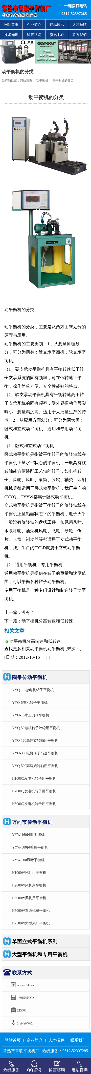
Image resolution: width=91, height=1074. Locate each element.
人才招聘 (80, 25)
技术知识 (11, 35)
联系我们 (80, 35)
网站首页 (11, 25)
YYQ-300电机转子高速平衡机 (35, 753)
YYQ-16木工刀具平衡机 (30, 715)
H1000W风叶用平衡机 (29, 873)
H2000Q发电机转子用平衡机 (34, 791)
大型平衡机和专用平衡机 (40, 954)
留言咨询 (34, 35)
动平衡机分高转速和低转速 (47, 621)
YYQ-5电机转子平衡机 (30, 702)
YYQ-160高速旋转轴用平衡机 (35, 740)
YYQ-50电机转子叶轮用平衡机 (36, 728)
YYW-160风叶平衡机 (28, 835)
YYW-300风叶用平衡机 (30, 847)
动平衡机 (42, 80)
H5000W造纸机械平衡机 (31, 910)
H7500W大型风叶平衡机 (31, 923)
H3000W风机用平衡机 (29, 898)
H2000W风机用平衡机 (29, 885)
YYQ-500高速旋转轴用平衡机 (35, 766)
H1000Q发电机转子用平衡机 (34, 778)
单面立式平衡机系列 (35, 941)
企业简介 (34, 25)
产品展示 (57, 25)
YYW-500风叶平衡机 (28, 860)
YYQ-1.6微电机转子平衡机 (33, 690)
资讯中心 (57, 35)
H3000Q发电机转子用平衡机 (34, 804)
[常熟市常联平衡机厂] (28, 9)
